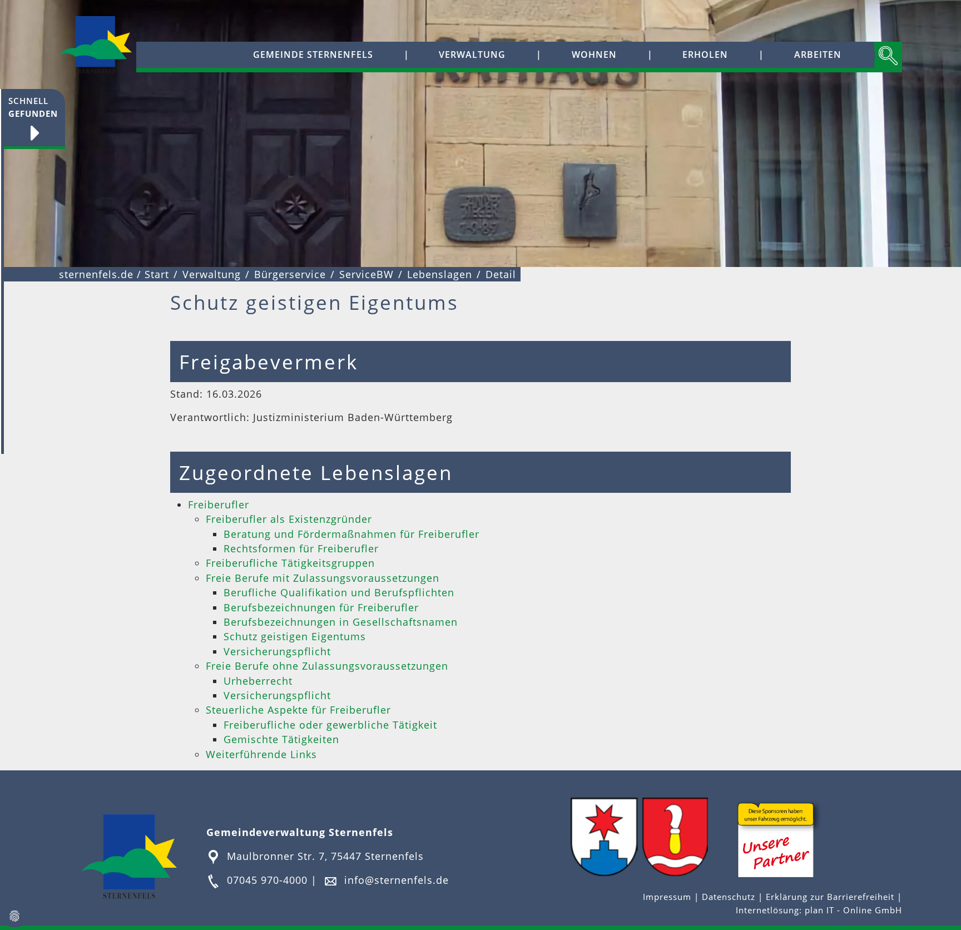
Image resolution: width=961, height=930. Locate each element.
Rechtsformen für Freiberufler (301, 548)
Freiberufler (218, 504)
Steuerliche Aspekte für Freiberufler (298, 709)
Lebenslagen (439, 274)
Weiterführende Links (261, 754)
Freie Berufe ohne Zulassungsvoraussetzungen (327, 665)
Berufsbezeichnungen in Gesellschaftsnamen (341, 622)
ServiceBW (366, 274)
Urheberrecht (258, 680)
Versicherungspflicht (277, 651)
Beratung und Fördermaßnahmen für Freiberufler (351, 534)
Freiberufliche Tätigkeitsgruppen (290, 563)
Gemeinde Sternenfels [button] (313, 54)
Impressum (668, 897)
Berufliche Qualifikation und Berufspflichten (339, 592)
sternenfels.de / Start (114, 274)
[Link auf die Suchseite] (888, 57)
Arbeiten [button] (817, 54)
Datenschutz (728, 897)
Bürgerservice (290, 274)
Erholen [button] (705, 54)
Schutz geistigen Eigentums (295, 636)
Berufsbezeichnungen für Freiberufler (321, 607)
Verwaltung (211, 274)
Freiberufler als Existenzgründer (289, 519)
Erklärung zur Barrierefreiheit (831, 897)
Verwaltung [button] (472, 54)
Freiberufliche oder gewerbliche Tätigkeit (330, 724)
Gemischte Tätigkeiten (281, 739)
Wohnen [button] (594, 54)
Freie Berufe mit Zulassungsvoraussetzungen (322, 578)
